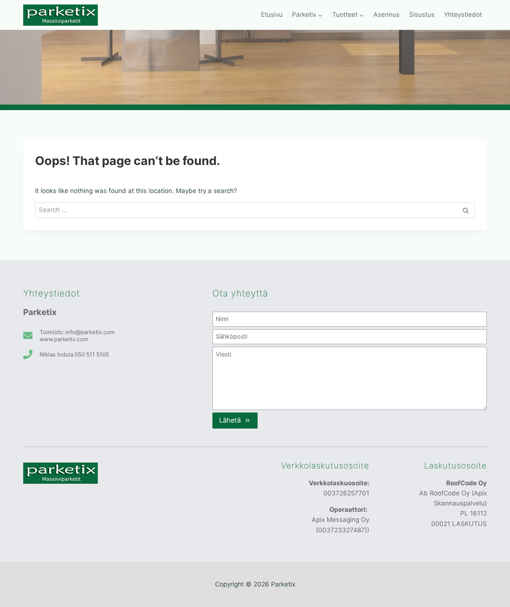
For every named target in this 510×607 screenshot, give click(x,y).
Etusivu (272, 14)
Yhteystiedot (463, 14)
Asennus (386, 14)
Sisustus (422, 14)
